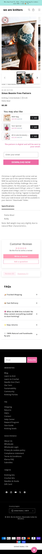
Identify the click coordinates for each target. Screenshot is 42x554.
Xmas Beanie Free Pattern (17, 84)
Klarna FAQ (9, 459)
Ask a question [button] (21, 261)
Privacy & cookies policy (14, 450)
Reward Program (11, 422)
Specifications (8, 206)
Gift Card (8, 484)
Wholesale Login (11, 447)
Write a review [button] (21, 256)
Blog (6, 373)
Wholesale (8, 444)
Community (9, 391)
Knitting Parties (11, 394)
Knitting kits (9, 475)
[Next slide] (37, 77)
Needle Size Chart (12, 382)
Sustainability (10, 388)
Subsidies (8, 462)
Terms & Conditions (13, 456)
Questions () (23, 274)
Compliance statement (14, 453)
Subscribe (32, 360)
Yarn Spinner (17, 126)
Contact (7, 416)
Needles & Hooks (11, 481)
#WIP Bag (15, 117)
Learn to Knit (10, 376)
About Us (8, 441)
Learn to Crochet (11, 379)
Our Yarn (8, 385)
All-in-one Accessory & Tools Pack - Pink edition (20, 135)
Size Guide (8, 425)
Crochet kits (9, 478)
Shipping (8, 407)
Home (3, 84)
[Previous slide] (4, 77)
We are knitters (7, 90)
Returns (7, 410)
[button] (33, 9)
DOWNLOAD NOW (21, 162)
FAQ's (6, 413)
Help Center (9, 419)
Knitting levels (10, 428)
